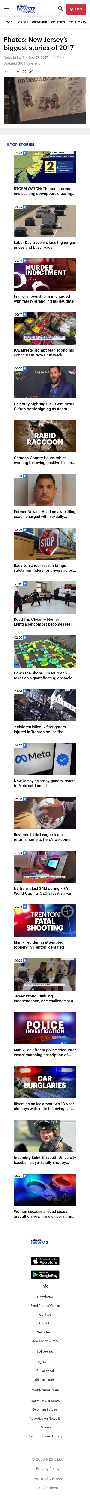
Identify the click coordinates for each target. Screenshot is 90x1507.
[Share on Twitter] (24, 71)
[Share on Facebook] (18, 71)
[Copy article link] (31, 71)
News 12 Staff (14, 57)
